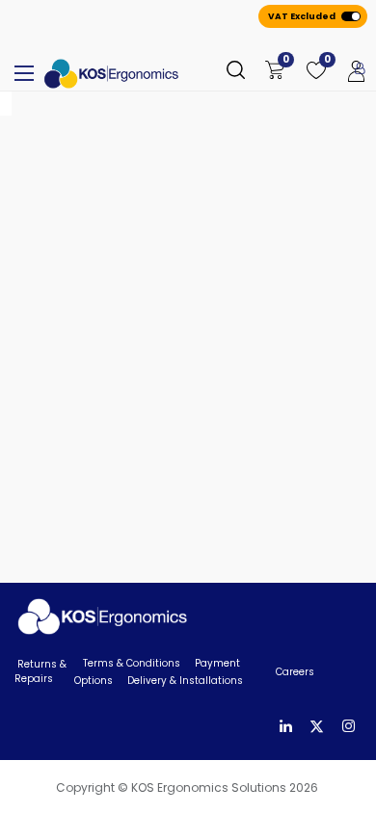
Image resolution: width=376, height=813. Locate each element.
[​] (286, 727)
